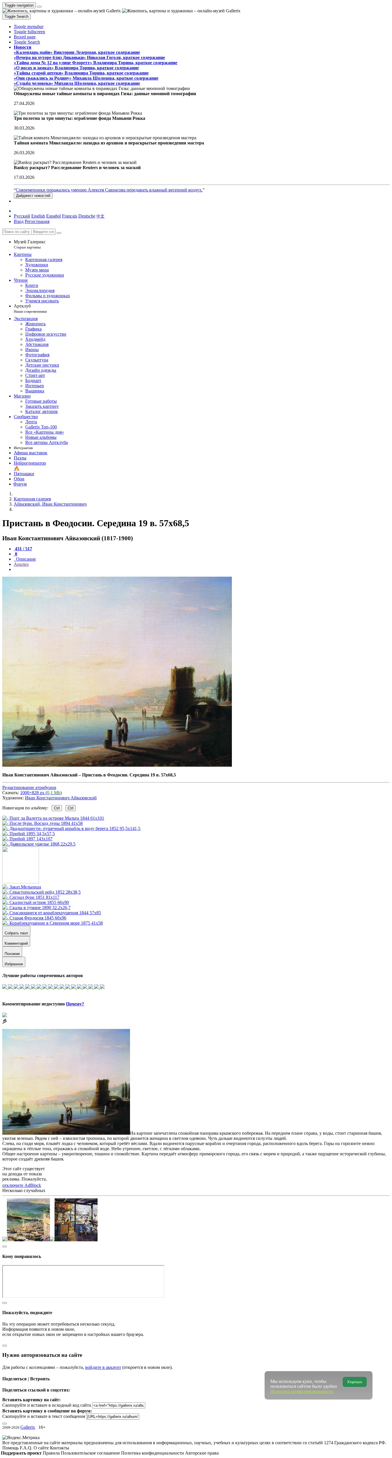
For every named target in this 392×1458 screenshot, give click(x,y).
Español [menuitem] (53, 216)
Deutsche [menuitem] (86, 216)
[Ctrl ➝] (21, 886)
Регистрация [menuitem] (37, 221)
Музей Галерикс (30, 244)
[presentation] (202, 569)
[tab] (23, 548)
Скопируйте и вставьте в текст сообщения (43, 1416)
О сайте (42, 1447)
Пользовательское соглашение (91, 1453)
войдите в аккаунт (103, 1367)
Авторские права (202, 1453)
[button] (29, 26)
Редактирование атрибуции (29, 787)
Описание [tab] (25, 559)
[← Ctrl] (38, 843)
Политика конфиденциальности (153, 1453)
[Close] (59, 233)
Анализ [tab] (21, 564)
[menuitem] (100, 216)
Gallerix (27, 1427)
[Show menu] (39, 6)
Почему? (75, 1003)
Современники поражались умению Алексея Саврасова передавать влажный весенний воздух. (109, 189)
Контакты (59, 1447)
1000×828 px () (41, 792)
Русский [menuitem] (22, 216)
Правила (52, 1453)
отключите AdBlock (21, 1185)
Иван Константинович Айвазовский (61, 797)
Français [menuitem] (69, 216)
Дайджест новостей (33, 195)
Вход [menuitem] (19, 221)
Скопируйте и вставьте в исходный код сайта (46, 1405)
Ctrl (57, 808)
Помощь (11, 1447)
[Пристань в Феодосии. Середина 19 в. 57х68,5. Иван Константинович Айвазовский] (117, 765)
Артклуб (30, 309)
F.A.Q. (27, 1447)
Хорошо (354, 1382)
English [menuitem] (38, 216)
